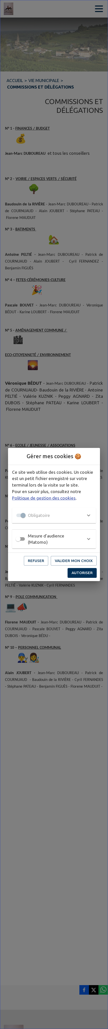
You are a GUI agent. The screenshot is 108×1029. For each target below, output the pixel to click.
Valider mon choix (74, 561)
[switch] (18, 539)
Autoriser (82, 573)
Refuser (36, 561)
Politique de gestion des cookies (44, 498)
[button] (54, 515)
